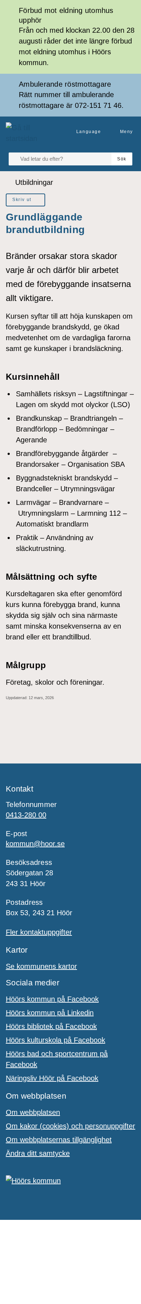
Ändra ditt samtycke (38, 1153)
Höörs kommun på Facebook (52, 999)
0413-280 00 (26, 815)
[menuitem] (25, 199)
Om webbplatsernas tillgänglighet (59, 1140)
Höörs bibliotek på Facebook (51, 1026)
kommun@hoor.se (35, 844)
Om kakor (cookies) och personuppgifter (70, 1126)
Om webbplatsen (33, 1112)
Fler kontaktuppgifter (39, 932)
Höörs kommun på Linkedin (50, 1013)
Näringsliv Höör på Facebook (52, 1078)
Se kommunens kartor (41, 966)
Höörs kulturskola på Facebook (55, 1040)
